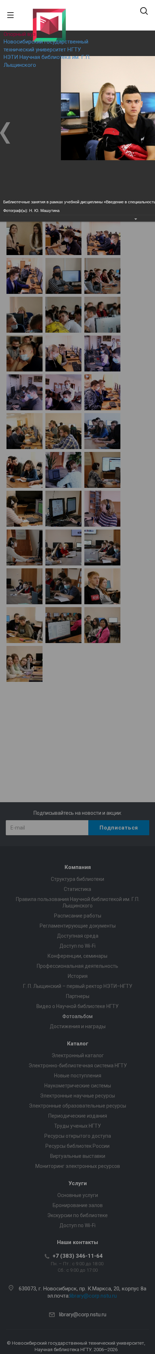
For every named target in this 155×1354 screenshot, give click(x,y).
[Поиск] (144, 11)
